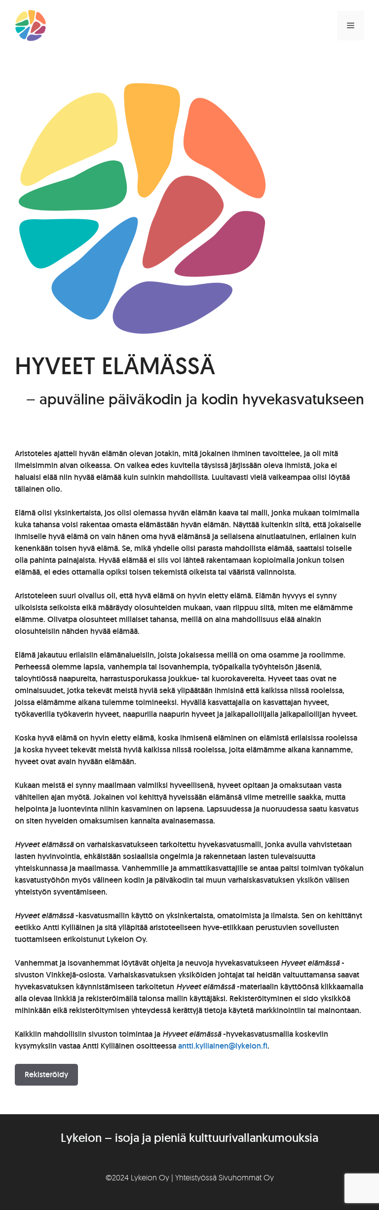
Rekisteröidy (46, 1074)
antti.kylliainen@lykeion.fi (222, 1046)
